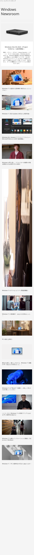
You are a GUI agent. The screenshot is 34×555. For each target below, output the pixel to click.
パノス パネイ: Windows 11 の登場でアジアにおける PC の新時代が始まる (16, 414)
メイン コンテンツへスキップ (8, 1)
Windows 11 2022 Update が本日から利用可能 (15, 114)
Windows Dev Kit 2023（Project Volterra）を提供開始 (16, 48)
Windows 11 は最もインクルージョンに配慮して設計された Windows (16, 439)
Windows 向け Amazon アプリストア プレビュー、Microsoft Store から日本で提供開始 (17, 138)
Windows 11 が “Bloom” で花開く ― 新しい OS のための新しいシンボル (16, 389)
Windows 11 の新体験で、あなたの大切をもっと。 (16, 314)
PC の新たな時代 (7, 339)
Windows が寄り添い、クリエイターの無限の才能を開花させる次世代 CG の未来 (16, 163)
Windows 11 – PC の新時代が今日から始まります (16, 464)
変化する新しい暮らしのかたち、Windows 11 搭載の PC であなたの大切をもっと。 (16, 363)
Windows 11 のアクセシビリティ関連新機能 (14, 290)
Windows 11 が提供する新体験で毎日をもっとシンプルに (16, 89)
